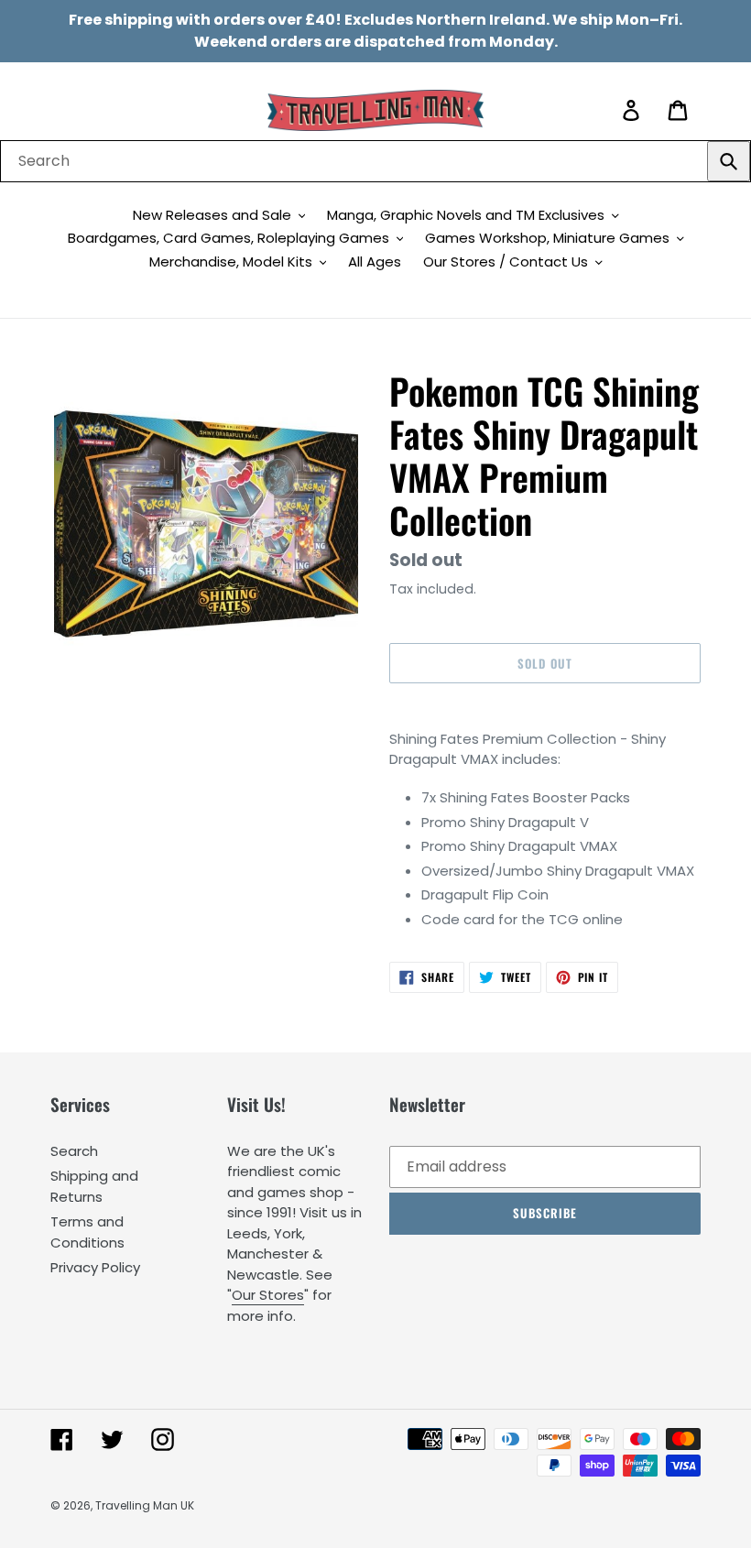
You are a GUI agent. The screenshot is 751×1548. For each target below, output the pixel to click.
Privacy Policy (95, 1267)
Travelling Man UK (144, 1505)
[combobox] (375, 161)
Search (74, 1151)
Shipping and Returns (94, 1186)
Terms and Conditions (87, 1232)
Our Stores (268, 1294)
